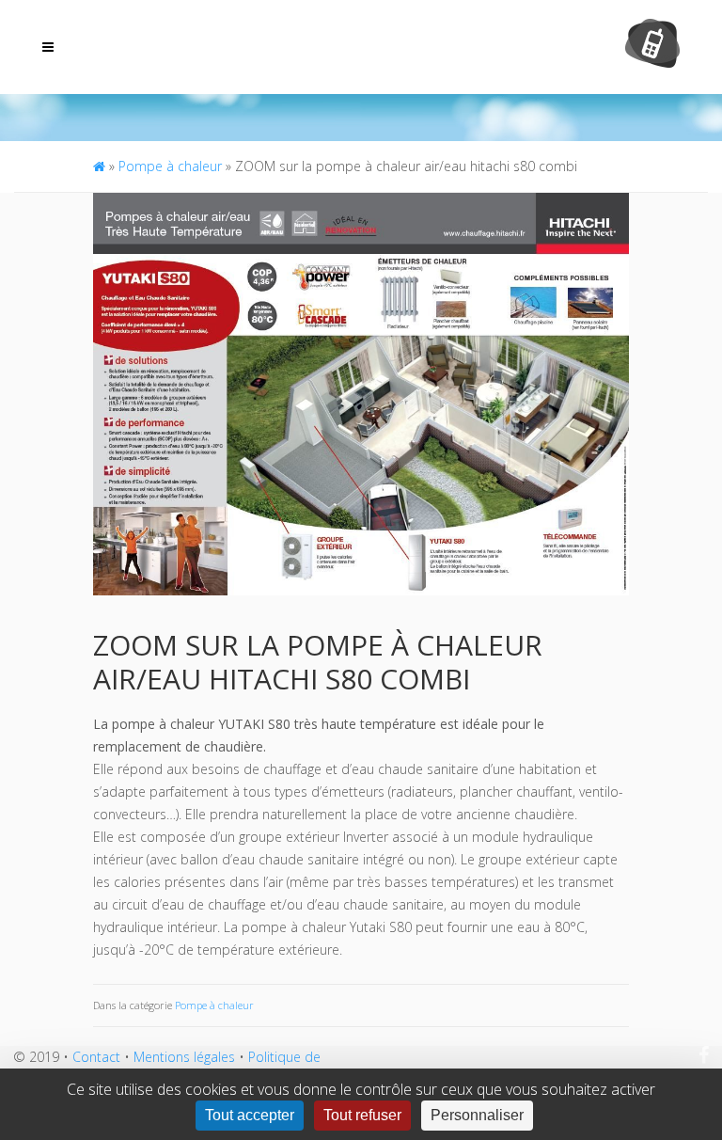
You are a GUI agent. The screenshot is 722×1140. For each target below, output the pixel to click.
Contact (96, 1057)
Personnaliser (477, 1115)
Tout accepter (249, 1115)
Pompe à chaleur (170, 166)
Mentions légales (184, 1057)
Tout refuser (362, 1115)
